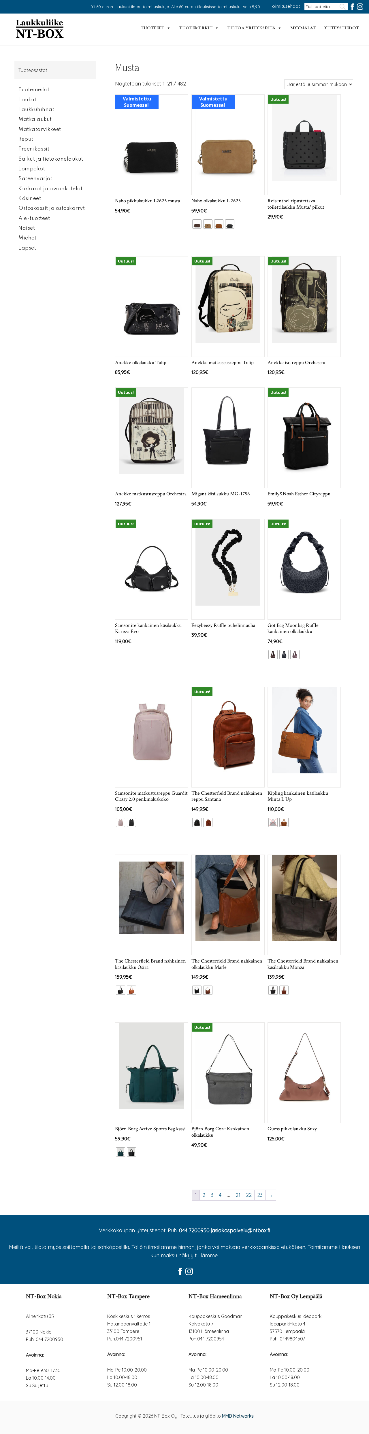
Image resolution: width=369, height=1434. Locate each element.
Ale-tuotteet (34, 218)
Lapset (27, 248)
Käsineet (29, 198)
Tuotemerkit (195, 28)
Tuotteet (152, 28)
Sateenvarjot (35, 178)
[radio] (197, 224)
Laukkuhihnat (36, 109)
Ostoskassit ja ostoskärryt (51, 208)
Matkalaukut (35, 119)
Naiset (26, 228)
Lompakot (31, 169)
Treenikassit (33, 149)
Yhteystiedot (341, 28)
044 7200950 (194, 1230)
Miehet (27, 238)
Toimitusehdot (285, 6)
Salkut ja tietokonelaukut (50, 159)
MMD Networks (238, 1416)
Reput (25, 139)
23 (260, 1195)
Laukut (27, 99)
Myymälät (303, 28)
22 (249, 1195)
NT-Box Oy (40, 29)
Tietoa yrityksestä (251, 28)
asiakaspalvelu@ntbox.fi (241, 1230)
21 (238, 1195)
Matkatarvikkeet (39, 129)
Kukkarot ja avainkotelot (50, 188)
